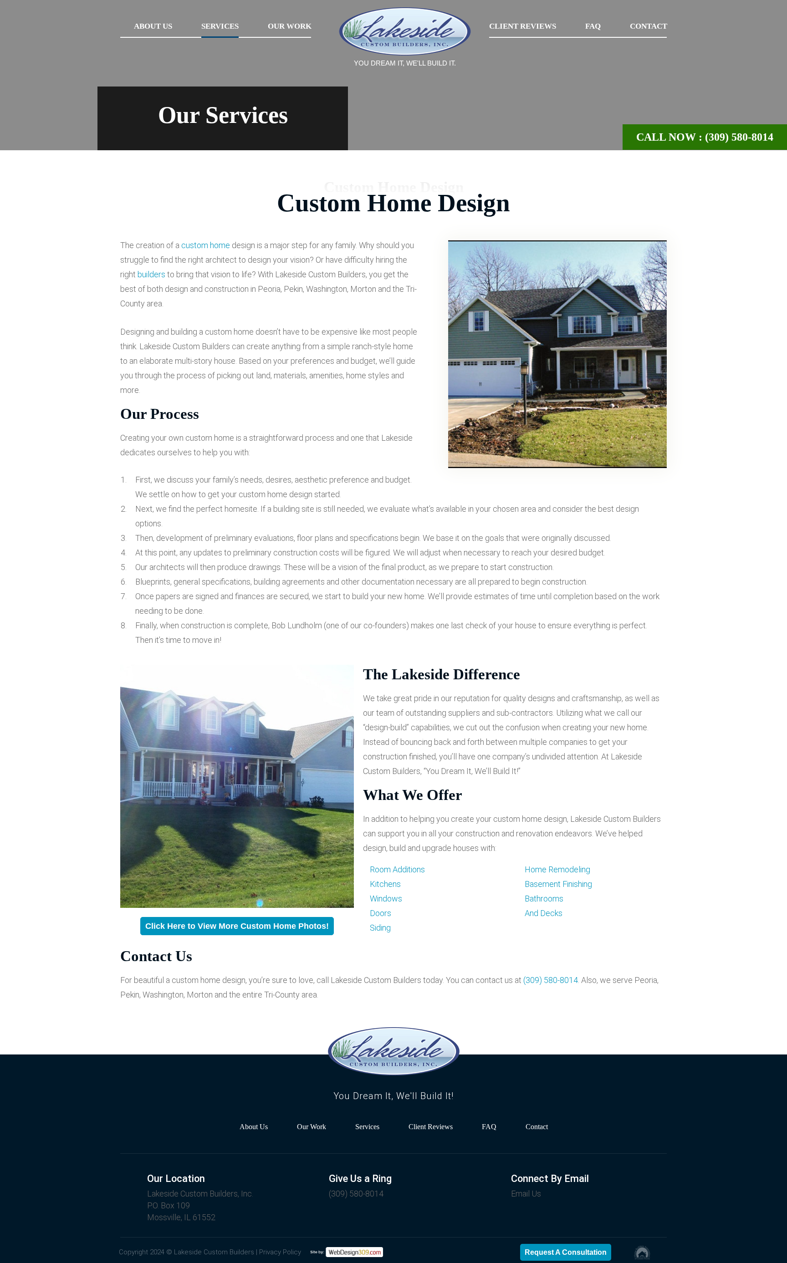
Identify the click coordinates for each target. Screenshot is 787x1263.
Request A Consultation (566, 1252)
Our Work (290, 26)
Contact (648, 26)
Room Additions (397, 869)
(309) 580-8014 (550, 980)
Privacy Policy (280, 1252)
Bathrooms (544, 898)
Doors (380, 913)
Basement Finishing (558, 884)
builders (151, 274)
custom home (205, 245)
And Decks (543, 913)
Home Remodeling (557, 869)
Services (220, 26)
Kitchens (385, 884)
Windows (386, 898)
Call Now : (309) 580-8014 (704, 137)
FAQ (593, 26)
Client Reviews (522, 26)
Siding (380, 927)
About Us (153, 26)
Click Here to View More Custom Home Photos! (237, 926)
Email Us (526, 1193)
